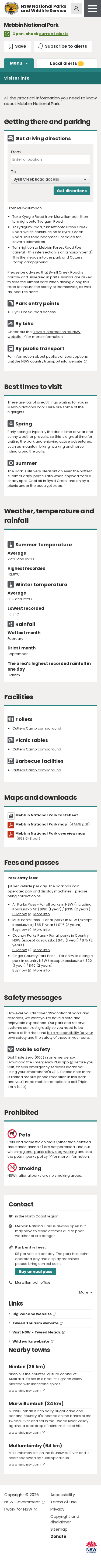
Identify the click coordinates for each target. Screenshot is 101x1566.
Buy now (19, 914)
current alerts (53, 33)
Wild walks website (30, 1341)
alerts (65, 63)
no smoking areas (65, 1175)
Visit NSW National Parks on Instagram (21, 1558)
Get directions (72, 190)
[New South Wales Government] (91, 1547)
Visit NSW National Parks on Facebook (9, 1558)
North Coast (35, 1216)
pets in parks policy (31, 1156)
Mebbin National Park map (52, 824)
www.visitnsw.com (25, 1390)
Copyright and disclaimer (64, 1519)
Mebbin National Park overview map (50, 836)
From (16, 152)
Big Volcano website (32, 1314)
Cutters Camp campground (36, 728)
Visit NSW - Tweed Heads (36, 1332)
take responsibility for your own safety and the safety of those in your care (50, 1035)
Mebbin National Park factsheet (46, 815)
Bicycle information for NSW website (44, 334)
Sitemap (59, 1529)
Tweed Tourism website (35, 1323)
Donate (58, 1536)
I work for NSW (18, 1509)
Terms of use (63, 1502)
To (13, 171)
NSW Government (22, 1502)
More (83, 1292)
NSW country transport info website (51, 361)
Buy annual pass (35, 1271)
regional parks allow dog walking (48, 1151)
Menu (16, 63)
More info (41, 914)
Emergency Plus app (51, 1062)
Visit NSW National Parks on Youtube (32, 1558)
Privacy (57, 1509)
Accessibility (62, 1494)
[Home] (11, 8)
